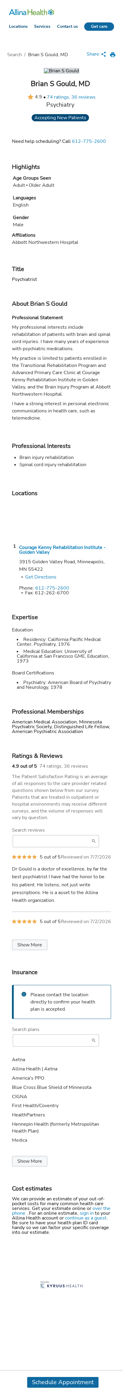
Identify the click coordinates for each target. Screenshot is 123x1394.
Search (14, 54)
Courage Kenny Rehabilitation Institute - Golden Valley (62, 550)
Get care (99, 26)
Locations (18, 26)
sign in (87, 1213)
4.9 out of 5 (24, 766)
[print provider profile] (113, 54)
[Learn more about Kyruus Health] (61, 1285)
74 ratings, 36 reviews (71, 97)
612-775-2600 (89, 141)
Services (42, 26)
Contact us (67, 26)
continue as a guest (86, 1218)
